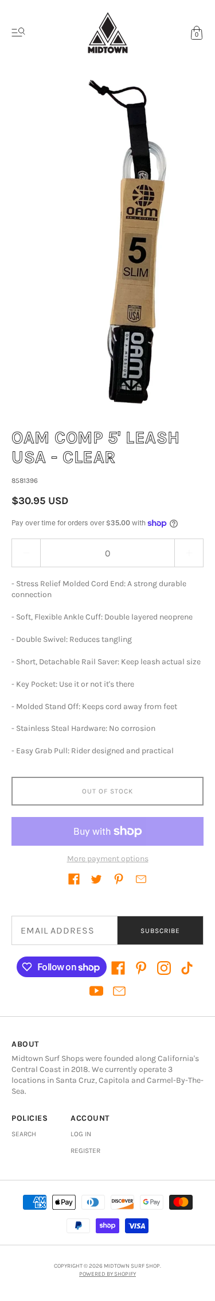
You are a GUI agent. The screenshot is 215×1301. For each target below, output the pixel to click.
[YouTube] (96, 991)
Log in (81, 1134)
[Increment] (189, 553)
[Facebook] (118, 968)
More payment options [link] (107, 859)
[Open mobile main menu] (18, 33)
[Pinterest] (141, 968)
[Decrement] (25, 553)
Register (85, 1151)
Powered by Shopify (107, 1274)
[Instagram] (164, 968)
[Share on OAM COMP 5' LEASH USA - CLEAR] (74, 879)
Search (23, 1134)
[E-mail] (119, 991)
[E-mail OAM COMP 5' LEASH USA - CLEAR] (141, 879)
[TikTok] (187, 968)
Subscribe (160, 931)
